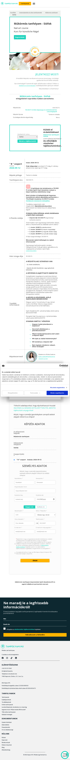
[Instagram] (7, 658)
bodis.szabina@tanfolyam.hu (46, 356)
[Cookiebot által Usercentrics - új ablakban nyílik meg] (60, 366)
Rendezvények (6, 742)
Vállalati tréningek (7, 714)
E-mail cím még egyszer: (44, 527)
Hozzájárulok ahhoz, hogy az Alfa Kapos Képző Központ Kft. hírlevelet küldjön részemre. (34, 553)
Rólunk (4, 737)
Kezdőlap (13, 12)
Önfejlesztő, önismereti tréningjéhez (38, 201)
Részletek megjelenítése (57, 387)
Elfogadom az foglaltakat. (24, 629)
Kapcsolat (4, 740)
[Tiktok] (11, 658)
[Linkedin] (16, 658)
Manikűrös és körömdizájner (27, 85)
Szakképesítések (6, 699)
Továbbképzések (6, 702)
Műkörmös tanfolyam (51, 12)
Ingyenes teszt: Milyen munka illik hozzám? (14, 709)
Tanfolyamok (5, 697)
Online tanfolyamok (7, 704)
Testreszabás (34, 393)
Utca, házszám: (19, 519)
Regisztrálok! (20, 37)
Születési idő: (40, 495)
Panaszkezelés (6, 727)
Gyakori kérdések (7, 722)
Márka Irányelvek (7, 745)
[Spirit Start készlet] (28, 188)
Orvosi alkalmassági (7, 729)
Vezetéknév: (19, 478)
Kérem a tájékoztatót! (27, 141)
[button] (34, 3)
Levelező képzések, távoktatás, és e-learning (14, 707)
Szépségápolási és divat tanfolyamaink (30, 12)
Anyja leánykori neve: (21, 487)
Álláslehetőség (6, 750)
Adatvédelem (5, 725)
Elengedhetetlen (13, 393)
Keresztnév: (40, 478)
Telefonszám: (40, 519)
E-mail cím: (18, 527)
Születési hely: (19, 495)
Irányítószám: (19, 511)
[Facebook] (3, 658)
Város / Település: (41, 511)
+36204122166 (43, 359)
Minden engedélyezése (57, 393)
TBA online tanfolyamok (8, 712)
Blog (3, 747)
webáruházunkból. (31, 251)
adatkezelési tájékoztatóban (24, 629)
